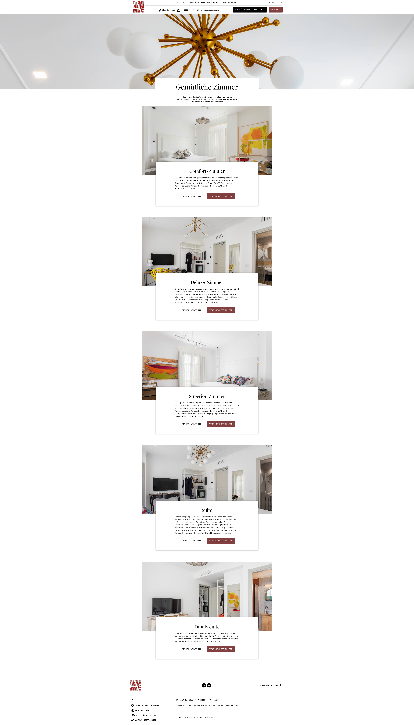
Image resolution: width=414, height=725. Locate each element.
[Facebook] (209, 685)
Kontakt (213, 700)
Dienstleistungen (199, 3)
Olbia (216, 3)
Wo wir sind (230, 3)
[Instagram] (204, 685)
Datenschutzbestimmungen (190, 700)
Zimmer (180, 3)
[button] (250, 10)
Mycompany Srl (206, 717)
